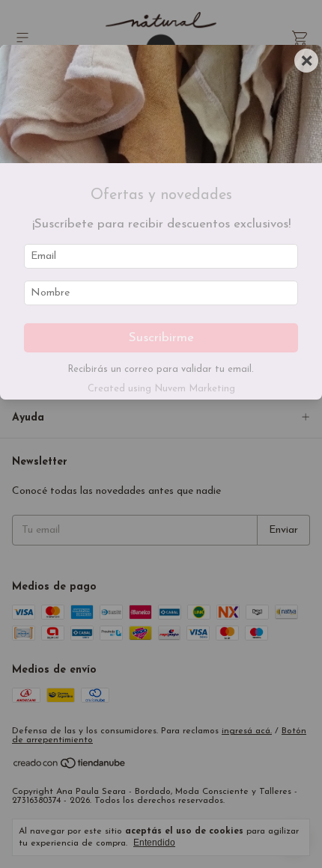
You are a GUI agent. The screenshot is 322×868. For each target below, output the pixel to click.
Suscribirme (161, 337)
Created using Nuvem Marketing (161, 389)
